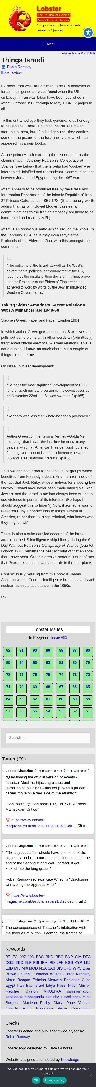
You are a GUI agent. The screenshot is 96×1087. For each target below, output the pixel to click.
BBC (40, 957)
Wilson (55, 974)
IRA (44, 962)
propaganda (34, 997)
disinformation (78, 991)
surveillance (71, 997)
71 (8, 687)
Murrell (84, 985)
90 (35, 650)
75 (48, 675)
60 (61, 699)
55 (35, 711)
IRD (51, 962)
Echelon (39, 980)
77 (21, 675)
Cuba (86, 980)
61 (48, 699)
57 (8, 711)
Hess (61, 985)
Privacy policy (55, 1080)
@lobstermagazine (50, 770)
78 (8, 675)
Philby (45, 1003)
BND (49, 957)
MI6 (25, 968)
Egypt (10, 985)
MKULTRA (52, 991)
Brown (11, 974)
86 (88, 650)
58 (88, 699)
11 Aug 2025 (78, 770)
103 (31, 957)
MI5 (17, 968)
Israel (39, 985)
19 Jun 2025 (78, 921)
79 (88, 662)
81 (61, 662)
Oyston (31, 991)
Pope (70, 1003)
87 (75, 650)
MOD (33, 968)
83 (35, 662)
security (52, 997)
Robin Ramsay (19, 67)
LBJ (87, 962)
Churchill (25, 974)
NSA (42, 968)
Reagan (23, 980)
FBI (36, 962)
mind (86, 997)
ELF (28, 962)
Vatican (84, 1003)
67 (61, 687)
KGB (69, 962)
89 (48, 650)
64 (8, 699)
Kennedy (83, 974)
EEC (19, 962)
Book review (11, 72)
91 (21, 650)
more (58, 30)
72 (88, 675)
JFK (60, 962)
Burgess (12, 1003)
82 (48, 662)
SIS (59, 968)
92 (8, 650)
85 (8, 662)
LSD (9, 968)
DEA (86, 957)
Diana (58, 1003)
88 (61, 650)
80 (75, 662)
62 (35, 699)
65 (88, 687)
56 (21, 711)
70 (21, 687)
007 (23, 957)
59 (75, 699)
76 (35, 675)
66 (75, 687)
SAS (51, 968)
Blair (86, 968)
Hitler (72, 985)
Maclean (30, 1003)
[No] (90, 1075)
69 (35, 687)
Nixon (10, 980)
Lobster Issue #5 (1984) (77, 53)
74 (61, 675)
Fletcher (12, 991)
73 (75, 675)
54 (48, 711)
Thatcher (41, 974)
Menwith (55, 980)
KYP (78, 962)
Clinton (68, 974)
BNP (69, 957)
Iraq (29, 985)
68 (48, 687)
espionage (14, 997)
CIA (78, 957)
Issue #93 (59, 637)
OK (36, 1080)
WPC (77, 968)
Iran (20, 985)
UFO (67, 968)
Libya (50, 985)
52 (75, 711)
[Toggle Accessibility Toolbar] (88, 32)
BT (8, 957)
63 (21, 699)
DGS (10, 962)
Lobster (49, 8)
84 (21, 662)
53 (61, 711)
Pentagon (71, 980)
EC (14, 957)
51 (88, 711)
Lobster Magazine (19, 770)
